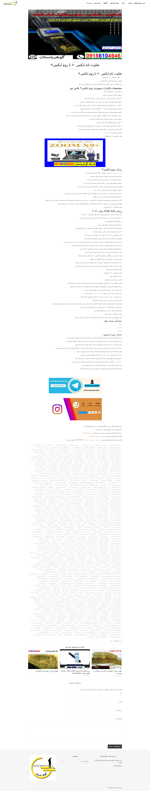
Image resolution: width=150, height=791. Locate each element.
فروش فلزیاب (117, 578)
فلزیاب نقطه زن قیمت (47, 602)
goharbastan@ (87, 433)
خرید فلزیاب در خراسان (66, 543)
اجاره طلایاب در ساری (65, 452)
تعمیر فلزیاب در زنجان (115, 517)
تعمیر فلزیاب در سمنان (91, 517)
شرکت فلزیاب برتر (116, 571)
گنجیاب (75, 623)
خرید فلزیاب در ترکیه (90, 543)
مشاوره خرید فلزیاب (100, 627)
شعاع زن (76, 571)
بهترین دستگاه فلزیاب (105, 485)
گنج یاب (95, 620)
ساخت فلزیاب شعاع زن (115, 566)
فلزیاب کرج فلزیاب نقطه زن (77, 599)
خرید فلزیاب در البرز (115, 541)
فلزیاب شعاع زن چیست (95, 597)
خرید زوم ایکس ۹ (85, 531)
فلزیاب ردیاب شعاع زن (67, 595)
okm (120, 324)
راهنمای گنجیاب (107, 564)
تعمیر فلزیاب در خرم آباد (63, 515)
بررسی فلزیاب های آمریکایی (114, 482)
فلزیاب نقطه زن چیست (93, 602)
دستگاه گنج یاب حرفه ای (102, 562)
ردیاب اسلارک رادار (97, 564)
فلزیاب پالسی (83, 588)
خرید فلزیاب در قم (93, 548)
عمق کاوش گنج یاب (43, 574)
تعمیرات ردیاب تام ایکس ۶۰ (51, 524)
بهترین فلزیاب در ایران (90, 494)
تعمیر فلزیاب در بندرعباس (68, 513)
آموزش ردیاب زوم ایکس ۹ (100, 445)
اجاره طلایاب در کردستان (55, 454)
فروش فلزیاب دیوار (103, 581)
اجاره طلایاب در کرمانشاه (114, 457)
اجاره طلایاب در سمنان (52, 452)
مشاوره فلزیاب (37, 627)
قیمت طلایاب (38, 609)
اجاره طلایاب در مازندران (64, 457)
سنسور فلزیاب (108, 569)
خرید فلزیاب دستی (45, 552)
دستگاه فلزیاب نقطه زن (115, 562)
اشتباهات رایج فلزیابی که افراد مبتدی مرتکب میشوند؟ (91, 478)
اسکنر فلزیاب (108, 478)
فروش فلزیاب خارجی (81, 578)
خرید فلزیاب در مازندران (79, 550)
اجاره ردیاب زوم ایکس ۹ (74, 445)
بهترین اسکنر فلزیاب (72, 482)
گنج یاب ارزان (88, 620)
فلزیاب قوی (33, 597)
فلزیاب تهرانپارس (56, 590)
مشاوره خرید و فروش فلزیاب (74, 627)
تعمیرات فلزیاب (88, 440)
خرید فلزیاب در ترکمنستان (103, 543)
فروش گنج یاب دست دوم (76, 583)
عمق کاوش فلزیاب (55, 574)
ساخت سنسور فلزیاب (38, 564)
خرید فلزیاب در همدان (41, 550)
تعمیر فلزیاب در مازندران (101, 522)
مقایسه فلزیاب (83, 630)
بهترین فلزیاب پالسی (104, 492)
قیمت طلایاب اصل (105, 611)
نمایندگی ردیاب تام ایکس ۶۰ (49, 634)
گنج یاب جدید (70, 620)
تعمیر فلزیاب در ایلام (104, 513)
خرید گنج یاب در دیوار (94, 557)
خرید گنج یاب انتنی (52, 555)
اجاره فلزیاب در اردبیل (92, 461)
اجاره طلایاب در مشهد (51, 457)
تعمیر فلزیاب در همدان (63, 522)
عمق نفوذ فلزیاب (33, 574)
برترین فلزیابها (35, 480)
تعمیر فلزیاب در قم (116, 520)
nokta (120, 327)
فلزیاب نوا (37, 602)
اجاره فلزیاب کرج (104, 475)
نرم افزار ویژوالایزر (68, 634)
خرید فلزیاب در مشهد (66, 550)
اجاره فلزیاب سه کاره (115, 475)
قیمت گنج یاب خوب (103, 618)
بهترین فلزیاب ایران (80, 489)
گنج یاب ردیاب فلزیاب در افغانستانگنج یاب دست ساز (91, 623)
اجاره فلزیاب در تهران (115, 466)
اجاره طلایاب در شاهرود (39, 452)
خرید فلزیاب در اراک (81, 538)
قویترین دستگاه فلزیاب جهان (79, 604)
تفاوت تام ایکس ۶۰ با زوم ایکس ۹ (84, 527)
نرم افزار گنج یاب (103, 634)
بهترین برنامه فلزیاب (37, 482)
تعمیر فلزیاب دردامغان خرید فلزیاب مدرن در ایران (109, 524)
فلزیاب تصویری (56, 588)
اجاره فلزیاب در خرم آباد (90, 466)
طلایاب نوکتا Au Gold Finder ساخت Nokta (84, 574)
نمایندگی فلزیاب (36, 634)
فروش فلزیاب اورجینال (106, 578)
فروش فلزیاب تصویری (93, 578)
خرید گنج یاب (73, 555)
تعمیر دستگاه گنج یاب (57, 508)
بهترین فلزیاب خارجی (102, 494)
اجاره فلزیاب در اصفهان (80, 461)
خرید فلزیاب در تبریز (115, 543)
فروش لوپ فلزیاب (52, 583)
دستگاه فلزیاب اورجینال (59, 559)
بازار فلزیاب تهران (74, 480)
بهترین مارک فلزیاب (87, 503)
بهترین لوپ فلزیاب (98, 503)
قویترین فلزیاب (67, 604)
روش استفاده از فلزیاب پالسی (76, 564)
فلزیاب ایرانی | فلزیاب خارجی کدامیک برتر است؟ (109, 588)
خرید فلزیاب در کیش (115, 550)
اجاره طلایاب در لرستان (77, 457)
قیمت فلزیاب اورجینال (50, 613)
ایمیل (120, 701)
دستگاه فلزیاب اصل (71, 559)
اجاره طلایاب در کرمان (42, 454)
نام (121, 693)
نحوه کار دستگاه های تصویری (90, 632)
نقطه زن (60, 634)
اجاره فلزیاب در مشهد (115, 473)
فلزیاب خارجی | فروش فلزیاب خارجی (93, 592)
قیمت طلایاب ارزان (116, 611)
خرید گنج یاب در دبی (105, 557)
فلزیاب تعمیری (74, 590)
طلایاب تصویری (62, 571)
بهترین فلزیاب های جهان (115, 501)
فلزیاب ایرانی (36, 585)
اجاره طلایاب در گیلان (90, 457)
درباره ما (89, 3)
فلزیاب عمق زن (51, 597)
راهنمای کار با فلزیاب (41, 562)
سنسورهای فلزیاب (62, 569)
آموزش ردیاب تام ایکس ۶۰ (114, 445)
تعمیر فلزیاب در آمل (90, 510)
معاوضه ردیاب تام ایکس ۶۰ (95, 630)
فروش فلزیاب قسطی (78, 581)
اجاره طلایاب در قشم (90, 454)
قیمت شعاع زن (47, 609)
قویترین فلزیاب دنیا (78, 606)
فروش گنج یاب (43, 581)
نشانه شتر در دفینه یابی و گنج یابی (47, 671)
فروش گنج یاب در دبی (90, 583)
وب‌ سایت (119, 710)
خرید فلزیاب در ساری (80, 545)
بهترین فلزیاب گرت (116, 499)
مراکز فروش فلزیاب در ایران (83, 625)
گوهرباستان (75, 62)
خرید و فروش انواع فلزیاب (48, 557)
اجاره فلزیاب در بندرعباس (92, 464)
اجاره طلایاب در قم (79, 454)
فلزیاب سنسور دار (42, 595)
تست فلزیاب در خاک (115, 508)
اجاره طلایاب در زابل (89, 452)
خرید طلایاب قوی (68, 534)
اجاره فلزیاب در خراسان (103, 466)
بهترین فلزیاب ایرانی (68, 489)
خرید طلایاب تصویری (47, 531)
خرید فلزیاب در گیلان (104, 550)
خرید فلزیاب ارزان (49, 534)
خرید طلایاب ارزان (59, 531)
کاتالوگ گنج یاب (51, 618)
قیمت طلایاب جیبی (82, 611)
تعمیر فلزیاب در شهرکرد (64, 517)
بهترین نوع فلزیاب (42, 503)
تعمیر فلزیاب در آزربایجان (102, 510)
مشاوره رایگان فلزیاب (61, 627)
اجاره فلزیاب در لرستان (51, 471)
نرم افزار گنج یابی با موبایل (81, 634)
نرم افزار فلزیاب (55, 632)
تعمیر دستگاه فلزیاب (69, 508)
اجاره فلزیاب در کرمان (102, 471)
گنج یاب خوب (43, 620)
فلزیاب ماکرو (55, 599)
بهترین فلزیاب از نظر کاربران (38, 487)
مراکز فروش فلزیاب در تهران (67, 625)
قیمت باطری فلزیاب (42, 606)
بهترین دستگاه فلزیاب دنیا (114, 487)
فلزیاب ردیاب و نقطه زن (53, 595)
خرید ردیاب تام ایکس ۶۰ (97, 531)
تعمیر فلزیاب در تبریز (115, 515)
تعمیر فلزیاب (39, 508)
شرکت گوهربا (106, 355)
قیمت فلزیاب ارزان (95, 613)
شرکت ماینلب (83, 571)
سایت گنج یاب (35, 566)
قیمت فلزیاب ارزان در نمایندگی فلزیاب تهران (78, 613)
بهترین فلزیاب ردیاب (38, 494)
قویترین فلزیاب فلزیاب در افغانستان (63, 606)
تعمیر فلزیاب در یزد (38, 522)
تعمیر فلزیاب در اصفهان (54, 510)
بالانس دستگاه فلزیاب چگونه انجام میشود (59, 480)
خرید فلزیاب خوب (116, 538)
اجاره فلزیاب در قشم (64, 468)
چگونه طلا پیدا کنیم (43, 527)
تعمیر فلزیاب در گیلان (40, 520)
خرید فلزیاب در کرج (82, 548)
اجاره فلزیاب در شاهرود (102, 468)
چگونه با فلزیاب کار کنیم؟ (55, 527)
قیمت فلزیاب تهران (104, 616)
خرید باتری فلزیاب (49, 529)
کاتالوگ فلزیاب (71, 618)
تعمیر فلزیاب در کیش (52, 520)
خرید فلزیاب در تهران (78, 543)
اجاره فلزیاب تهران (48, 459)
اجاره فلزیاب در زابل (63, 466)
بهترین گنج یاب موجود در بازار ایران (112, 503)
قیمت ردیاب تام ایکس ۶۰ (83, 609)
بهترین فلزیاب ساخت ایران (102, 496)
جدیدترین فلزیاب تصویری (68, 527)
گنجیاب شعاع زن (67, 623)
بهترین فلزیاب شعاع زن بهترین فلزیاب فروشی (55, 496)
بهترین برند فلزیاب (116, 485)
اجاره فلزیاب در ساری (39, 466)
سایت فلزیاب (56, 566)
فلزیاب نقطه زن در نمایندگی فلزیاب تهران (76, 602)
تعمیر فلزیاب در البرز (115, 513)
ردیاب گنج (88, 564)
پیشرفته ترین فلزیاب (88, 506)
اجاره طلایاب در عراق (102, 454)
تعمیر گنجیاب (63, 524)
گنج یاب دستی (117, 623)
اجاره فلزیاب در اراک (104, 461)
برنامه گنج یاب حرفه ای (100, 482)
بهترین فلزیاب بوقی (116, 492)
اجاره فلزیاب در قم (53, 468)
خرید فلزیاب (96, 440)
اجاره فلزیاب (58, 459)
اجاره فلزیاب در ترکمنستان (40, 464)
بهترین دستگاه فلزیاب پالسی (91, 485)
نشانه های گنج (114, 3)
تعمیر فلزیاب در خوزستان (49, 515)
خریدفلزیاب (89, 559)
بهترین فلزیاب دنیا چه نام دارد (66, 494)
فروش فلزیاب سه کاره (91, 581)
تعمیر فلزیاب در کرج (104, 520)
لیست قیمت (96, 3)
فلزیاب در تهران (34, 592)
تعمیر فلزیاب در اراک (78, 510)
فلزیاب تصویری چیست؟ (99, 590)
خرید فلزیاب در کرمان (57, 548)
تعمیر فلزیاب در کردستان (92, 520)
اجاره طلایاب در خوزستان (101, 452)
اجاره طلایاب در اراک (36, 445)
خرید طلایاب (68, 531)
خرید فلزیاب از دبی (82, 536)
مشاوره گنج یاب (116, 630)
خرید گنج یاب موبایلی (82, 557)
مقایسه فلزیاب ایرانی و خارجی (71, 630)
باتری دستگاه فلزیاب (93, 480)
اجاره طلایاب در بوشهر (101, 449)
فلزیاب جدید (46, 590)
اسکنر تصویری (117, 478)
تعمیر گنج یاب (72, 524)
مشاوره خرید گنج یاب (88, 627)
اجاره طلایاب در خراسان (37, 449)
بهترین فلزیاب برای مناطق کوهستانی (43, 489)
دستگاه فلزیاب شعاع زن (45, 559)
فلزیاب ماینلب (46, 599)
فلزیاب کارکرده (117, 599)
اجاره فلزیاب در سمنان (115, 468)
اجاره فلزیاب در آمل (116, 461)
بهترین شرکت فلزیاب (61, 487)
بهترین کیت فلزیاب (67, 501)
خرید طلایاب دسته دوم (91, 534)
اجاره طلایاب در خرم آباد (115, 452)
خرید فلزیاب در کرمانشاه (44, 548)
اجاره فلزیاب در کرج (42, 468)
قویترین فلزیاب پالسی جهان (43, 604)
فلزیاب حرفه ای (116, 592)
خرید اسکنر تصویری (71, 529)
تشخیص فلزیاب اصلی (92, 508)
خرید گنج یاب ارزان (63, 555)
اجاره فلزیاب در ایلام (41, 461)
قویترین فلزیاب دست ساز (90, 606)
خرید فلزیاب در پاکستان (44, 541)
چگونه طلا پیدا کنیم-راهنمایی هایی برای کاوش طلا (109, 529)
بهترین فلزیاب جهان (51, 492)
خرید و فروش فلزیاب (35, 557)
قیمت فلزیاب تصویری (115, 616)
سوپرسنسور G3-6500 (50, 569)
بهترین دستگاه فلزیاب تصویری (75, 485)
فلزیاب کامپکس (97, 599)
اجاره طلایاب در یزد (91, 459)
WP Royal (110, 787)
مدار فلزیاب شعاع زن (37, 623)
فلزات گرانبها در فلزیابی (79, 585)
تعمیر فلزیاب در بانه (81, 513)
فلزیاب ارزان (62, 585)
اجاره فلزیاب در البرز (53, 461)
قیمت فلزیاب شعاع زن (92, 616)
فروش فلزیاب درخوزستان (56, 578)
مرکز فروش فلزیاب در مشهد (114, 627)
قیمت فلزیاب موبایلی (62, 616)
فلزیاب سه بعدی (116, 597)
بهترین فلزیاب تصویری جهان (65, 492)
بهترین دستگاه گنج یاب (85, 487)
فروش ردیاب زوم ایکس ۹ (52, 576)
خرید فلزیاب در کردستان (69, 548)
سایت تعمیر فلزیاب (103, 566)
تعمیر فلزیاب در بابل (92, 513)
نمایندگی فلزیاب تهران (115, 637)
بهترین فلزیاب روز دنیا (115, 496)
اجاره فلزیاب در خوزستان (76, 466)
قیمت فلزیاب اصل (62, 613)
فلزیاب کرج (89, 599)
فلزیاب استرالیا (53, 585)
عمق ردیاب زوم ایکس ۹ (67, 574)
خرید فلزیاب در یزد (104, 552)
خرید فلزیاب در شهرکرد (42, 545)
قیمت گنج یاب (52, 616)
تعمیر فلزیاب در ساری (103, 517)
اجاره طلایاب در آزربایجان (60, 445)
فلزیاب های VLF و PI (116, 604)
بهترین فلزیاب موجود (104, 499)
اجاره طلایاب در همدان (115, 459)
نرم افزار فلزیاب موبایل (115, 634)
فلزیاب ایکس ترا (92, 588)
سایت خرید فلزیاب (80, 566)
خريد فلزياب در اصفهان (83, 529)
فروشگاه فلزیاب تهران (92, 585)
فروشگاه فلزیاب (103, 585)
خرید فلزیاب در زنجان (92, 545)
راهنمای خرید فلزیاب (74, 562)
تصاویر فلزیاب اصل (80, 508)
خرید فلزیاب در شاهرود (55, 545)
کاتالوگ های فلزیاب (116, 620)
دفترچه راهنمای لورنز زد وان (88, 562)
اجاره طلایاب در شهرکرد (115, 454)
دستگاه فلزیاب (81, 559)
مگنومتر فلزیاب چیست (57, 630)
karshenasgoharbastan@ (96, 436)
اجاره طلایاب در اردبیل (115, 447)
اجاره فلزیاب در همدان (89, 473)
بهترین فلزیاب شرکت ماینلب (74, 496)
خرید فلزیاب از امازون (115, 536)
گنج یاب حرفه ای (60, 620)
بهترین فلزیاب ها (51, 499)
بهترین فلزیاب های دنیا (102, 501)
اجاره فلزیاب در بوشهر (79, 464)
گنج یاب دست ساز (34, 620)
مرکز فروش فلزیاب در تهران (38, 625)
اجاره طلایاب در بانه (42, 447)
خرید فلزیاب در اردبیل (69, 538)
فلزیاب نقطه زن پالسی (106, 602)
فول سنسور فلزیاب (104, 604)
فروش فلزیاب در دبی (69, 578)
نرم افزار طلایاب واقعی (67, 632)
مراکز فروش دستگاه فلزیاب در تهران (112, 625)
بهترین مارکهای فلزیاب (75, 503)
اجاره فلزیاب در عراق (76, 468)
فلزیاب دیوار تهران (78, 595)
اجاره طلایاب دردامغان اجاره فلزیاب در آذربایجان (74, 459)
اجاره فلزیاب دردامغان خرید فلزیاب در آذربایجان (48, 473)
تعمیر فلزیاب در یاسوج (50, 522)
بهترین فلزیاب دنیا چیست (51, 494)
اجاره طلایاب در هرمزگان (38, 457)
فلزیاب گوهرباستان (64, 599)
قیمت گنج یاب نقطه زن (91, 618)
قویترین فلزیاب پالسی (56, 604)
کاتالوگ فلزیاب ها (61, 618)
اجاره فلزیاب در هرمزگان (102, 473)
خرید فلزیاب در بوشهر (57, 541)
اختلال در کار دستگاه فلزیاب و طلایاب (90, 475)
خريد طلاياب (93, 529)
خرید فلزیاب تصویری (48, 536)
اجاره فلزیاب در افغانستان (66, 461)
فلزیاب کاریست (107, 599)
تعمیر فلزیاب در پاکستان (42, 513)
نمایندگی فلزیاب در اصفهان (102, 637)
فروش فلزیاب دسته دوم (115, 581)
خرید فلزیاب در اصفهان (57, 538)
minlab (120, 331)
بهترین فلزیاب (50, 487)
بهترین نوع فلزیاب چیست (101, 506)
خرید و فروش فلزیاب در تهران (113, 559)
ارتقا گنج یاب (68, 475)
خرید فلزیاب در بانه (82, 541)
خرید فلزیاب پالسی (60, 536)
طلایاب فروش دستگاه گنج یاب (49, 571)
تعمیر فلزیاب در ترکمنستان (102, 515)
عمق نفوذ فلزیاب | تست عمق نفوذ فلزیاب (111, 576)
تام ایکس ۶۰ (106, 133)
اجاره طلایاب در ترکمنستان (63, 449)
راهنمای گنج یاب (116, 564)
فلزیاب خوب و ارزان (45, 592)
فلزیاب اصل (44, 585)
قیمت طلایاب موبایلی (45, 611)
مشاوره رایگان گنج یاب (48, 627)
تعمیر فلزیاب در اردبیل (66, 510)
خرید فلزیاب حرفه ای (37, 536)
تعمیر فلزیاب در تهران (89, 515)
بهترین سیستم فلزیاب (73, 487)
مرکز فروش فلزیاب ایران (53, 625)
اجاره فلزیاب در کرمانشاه (88, 471)
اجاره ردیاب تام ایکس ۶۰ (87, 445)
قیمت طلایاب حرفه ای (71, 611)
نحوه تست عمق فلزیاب (35, 630)
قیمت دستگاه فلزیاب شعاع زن (98, 609)
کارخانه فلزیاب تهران (104, 620)
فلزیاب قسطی (42, 597)
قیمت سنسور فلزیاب (57, 609)
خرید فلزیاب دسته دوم (57, 552)
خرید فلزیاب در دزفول (115, 545)
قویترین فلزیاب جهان (102, 606)
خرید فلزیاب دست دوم (69, 552)
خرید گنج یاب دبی (116, 557)
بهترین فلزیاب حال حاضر (115, 494)
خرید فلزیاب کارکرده (93, 555)
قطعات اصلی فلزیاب (93, 604)
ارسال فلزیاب (118, 362)
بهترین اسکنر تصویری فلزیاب (86, 482)
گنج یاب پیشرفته (79, 620)
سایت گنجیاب (117, 569)
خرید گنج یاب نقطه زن (70, 557)
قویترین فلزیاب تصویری (115, 606)
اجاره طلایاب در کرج (67, 454)
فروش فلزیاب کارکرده (66, 581)
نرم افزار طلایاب (78, 632)
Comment (119, 719)
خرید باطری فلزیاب (39, 529)
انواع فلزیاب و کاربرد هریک (106, 480)
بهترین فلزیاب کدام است (36, 496)
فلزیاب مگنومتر (36, 599)
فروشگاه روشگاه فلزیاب (114, 585)
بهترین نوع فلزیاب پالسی (115, 506)
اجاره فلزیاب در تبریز (53, 464)
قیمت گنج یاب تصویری (41, 616)
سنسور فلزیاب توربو (98, 569)
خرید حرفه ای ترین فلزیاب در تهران (112, 531)
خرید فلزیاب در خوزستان (39, 543)
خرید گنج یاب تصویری (41, 555)
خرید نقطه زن (60, 557)
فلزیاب (130, 3)
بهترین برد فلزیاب (48, 482)
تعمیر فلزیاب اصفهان (115, 510)
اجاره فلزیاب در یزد (65, 473)
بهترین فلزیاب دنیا (78, 494)
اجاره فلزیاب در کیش (75, 471)
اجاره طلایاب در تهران (49, 449)
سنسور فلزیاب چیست (86, 569)
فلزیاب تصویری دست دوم (85, 590)
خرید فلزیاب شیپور (116, 555)
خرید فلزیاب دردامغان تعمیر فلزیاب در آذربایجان (87, 552)
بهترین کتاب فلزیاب (78, 501)
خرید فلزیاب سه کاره (34, 552)
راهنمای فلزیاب (52, 562)
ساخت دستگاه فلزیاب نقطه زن (52, 564)
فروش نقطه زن (42, 583)
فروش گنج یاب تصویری (102, 583)
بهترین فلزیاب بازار (57, 489)
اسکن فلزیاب (33, 475)
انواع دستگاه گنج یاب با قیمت (48, 478)
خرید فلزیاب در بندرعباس (70, 541)
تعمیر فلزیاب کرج (92, 524)
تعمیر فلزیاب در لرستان (115, 522)
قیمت (51, 606)
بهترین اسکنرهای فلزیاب (60, 482)
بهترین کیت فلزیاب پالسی (54, 501)
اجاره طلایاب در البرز (76, 447)
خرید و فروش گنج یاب (99, 559)
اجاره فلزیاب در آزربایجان (36, 459)
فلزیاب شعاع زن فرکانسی (82, 597)
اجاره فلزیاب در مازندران (38, 471)
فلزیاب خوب (71, 592)
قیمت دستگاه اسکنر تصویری (114, 609)
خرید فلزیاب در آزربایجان (104, 538)
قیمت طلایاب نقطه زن (115, 613)
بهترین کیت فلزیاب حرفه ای (40, 501)
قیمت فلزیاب (105, 613)
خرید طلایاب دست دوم (103, 534)
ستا (102, 355)
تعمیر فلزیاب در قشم (39, 517)
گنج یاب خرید (52, 620)
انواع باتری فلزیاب (61, 478)
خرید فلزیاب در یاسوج (115, 552)
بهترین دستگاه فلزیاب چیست (45, 485)
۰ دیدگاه (112, 641)
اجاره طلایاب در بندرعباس (114, 449)
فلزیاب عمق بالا (60, 597)
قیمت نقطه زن (80, 618)
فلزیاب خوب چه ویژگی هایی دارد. (59, 592)
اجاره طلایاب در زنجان (77, 452)
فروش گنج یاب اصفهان (115, 583)
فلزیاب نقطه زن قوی (59, 602)
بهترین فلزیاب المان (104, 489)
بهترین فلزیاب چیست (40, 492)
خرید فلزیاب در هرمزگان (53, 550)
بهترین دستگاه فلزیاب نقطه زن (100, 487)
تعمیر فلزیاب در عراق (51, 517)
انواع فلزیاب (117, 480)
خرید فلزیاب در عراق (115, 548)
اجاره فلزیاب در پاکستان (66, 464)
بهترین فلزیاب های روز (90, 501)
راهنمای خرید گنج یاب (62, 562)
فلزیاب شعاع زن (107, 597)
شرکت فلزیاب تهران (104, 571)
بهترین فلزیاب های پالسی (39, 499)
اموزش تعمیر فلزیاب (72, 478)
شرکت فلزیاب (40, 569)
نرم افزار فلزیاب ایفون (44, 632)
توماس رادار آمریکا (98, 293)
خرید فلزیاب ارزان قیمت (37, 534)
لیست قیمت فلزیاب (49, 623)
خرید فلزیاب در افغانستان (43, 538)
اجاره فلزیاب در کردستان (114, 471)
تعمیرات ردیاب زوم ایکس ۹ (37, 524)
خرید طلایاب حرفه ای (35, 531)
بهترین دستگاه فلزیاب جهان (61, 485)
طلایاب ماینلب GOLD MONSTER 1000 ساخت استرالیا (108, 574)
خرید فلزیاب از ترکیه (93, 536)
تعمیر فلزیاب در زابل (36, 515)
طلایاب (69, 571)
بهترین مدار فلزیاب (64, 503)
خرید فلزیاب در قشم (104, 548)
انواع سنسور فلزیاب (35, 478)
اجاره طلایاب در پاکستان (88, 449)
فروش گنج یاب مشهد (64, 583)
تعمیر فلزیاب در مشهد (89, 522)
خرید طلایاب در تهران (115, 534)
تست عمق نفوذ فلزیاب (37, 506)
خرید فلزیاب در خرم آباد (53, 543)
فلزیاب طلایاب (70, 597)
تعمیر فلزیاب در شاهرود (77, 517)
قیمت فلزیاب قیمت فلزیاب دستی (77, 616)
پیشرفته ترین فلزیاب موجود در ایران (74, 506)
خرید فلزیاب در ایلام (104, 541)
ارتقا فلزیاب (76, 475)
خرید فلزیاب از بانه (104, 536)
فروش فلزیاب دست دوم (42, 578)
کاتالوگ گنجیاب (41, 618)
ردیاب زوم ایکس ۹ (116, 173)
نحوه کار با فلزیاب (116, 632)
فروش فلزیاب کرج (54, 581)
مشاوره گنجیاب (107, 630)
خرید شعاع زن (76, 531)
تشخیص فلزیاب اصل (104, 508)
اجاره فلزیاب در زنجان (52, 466)
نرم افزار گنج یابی (93, 634)
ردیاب (123, 3)
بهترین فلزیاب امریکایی (92, 489)
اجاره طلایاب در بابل (53, 447)
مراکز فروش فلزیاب (96, 625)
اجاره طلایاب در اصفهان (103, 447)
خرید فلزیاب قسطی (105, 555)
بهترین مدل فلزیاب (53, 503)
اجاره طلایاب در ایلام (64, 447)
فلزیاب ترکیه (65, 588)
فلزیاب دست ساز (97, 595)
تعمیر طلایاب (47, 508)
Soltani (116, 641)
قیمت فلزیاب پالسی (38, 613)
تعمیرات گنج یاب (107, 527)
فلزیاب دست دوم (107, 595)
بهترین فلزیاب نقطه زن (77, 499)
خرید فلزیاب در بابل (93, 541)
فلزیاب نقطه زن (116, 602)
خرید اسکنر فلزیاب (60, 529)
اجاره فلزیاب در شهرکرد (89, 468)
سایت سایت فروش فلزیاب (67, 566)
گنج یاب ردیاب (108, 623)
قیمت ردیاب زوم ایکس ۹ (70, 609)
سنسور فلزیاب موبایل (73, 569)
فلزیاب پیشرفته (74, 588)
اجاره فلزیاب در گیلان (63, 471)
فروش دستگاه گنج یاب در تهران (81, 576)
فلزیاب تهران (65, 590)
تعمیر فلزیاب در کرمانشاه (65, 520)
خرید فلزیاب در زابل (103, 545)
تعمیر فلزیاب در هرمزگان (75, 522)
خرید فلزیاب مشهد (82, 555)
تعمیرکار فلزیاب (97, 527)
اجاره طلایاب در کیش (102, 457)
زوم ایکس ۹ (64, 564)
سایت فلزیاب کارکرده (45, 566)
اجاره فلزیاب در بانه (105, 464)
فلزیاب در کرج (117, 595)
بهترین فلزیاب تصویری (78, 492)
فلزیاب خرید (79, 592)
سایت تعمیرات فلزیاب (91, 566)
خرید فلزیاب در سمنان (68, 545)
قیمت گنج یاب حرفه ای (115, 618)
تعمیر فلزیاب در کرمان (79, 520)
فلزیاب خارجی (108, 592)
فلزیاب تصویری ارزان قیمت (44, 588)
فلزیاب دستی (88, 595)
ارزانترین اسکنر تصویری (44, 475)
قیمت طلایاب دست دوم (58, 611)
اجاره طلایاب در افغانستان (89, 447)
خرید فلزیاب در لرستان (92, 550)
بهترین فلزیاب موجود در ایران (91, 499)
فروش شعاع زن (40, 576)
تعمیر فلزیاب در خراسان (76, 515)
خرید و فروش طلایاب (139, 3)
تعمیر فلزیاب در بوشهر (55, 513)
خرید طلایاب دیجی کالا (79, 534)
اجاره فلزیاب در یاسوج (77, 473)
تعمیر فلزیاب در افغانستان (40, 510)
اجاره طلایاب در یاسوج (103, 459)
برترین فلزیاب (44, 480)
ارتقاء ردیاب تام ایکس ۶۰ (57, 475)
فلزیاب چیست (38, 590)
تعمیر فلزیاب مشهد (81, 524)
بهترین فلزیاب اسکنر (115, 489)
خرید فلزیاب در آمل (92, 538)
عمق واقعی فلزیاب (95, 576)
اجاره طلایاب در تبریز (76, 449)
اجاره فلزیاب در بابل (116, 464)
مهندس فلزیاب (46, 630)
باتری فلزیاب (84, 480)
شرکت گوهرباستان (93, 571)
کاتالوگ (105, 3)
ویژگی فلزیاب (90, 637)
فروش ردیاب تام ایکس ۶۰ (66, 576)
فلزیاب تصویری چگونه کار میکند (113, 590)
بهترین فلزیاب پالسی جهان (91, 492)
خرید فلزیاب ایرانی (71, 536)
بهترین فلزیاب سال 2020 (88, 496)
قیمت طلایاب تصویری (94, 611)
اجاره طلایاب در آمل (48, 445)
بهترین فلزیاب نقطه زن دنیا (64, 499)
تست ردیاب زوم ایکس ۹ (50, 506)
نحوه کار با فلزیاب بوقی (105, 632)
